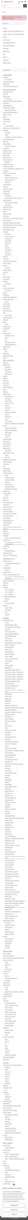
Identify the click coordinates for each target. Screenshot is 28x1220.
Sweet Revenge (9, 847)
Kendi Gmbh (6, 328)
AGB (4, 54)
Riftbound (5, 587)
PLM (6, 612)
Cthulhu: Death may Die (11, 177)
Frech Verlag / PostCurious (10, 261)
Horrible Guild (6, 306)
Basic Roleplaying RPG (10, 636)
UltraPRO (7, 614)
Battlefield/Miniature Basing (12, 1170)
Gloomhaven (8, 241)
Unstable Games (7, 522)
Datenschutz (6, 51)
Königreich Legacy (9, 477)
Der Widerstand (7, 209)
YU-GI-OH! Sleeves (9, 603)
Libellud (5, 349)
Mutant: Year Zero (9, 791)
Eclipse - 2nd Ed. (9, 403)
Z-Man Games (6, 540)
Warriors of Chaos (9, 1023)
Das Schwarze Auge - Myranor (12, 670)
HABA (4, 286)
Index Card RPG (9, 752)
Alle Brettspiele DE (8, 105)
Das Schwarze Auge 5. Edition (12, 681)
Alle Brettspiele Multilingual (10, 112)
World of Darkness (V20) (11, 916)
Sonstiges (7, 947)
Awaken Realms (7, 144)
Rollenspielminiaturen (9, 920)
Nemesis (5, 376)
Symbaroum (8, 849)
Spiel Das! (5, 498)
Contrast (7, 1041)
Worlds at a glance (9, 918)
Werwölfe (5, 531)
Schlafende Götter (9, 480)
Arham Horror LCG (8, 561)
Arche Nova (8, 234)
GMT (4, 274)
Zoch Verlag (6, 546)
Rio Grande (6, 464)
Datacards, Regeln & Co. (11, 978)
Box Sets (7, 976)
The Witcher (8, 878)
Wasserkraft (8, 254)
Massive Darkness (9, 180)
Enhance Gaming (9, 938)
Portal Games (6, 441)
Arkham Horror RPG (10, 631)
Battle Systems (8, 1137)
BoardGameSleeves (10, 550)
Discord (5, 28)
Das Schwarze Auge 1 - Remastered (14, 672)
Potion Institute (7, 443)
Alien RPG (7, 629)
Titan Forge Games (8, 516)
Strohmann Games (8, 507)
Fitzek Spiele (8, 371)
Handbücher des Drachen (11, 741)
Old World (5, 1000)
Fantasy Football (9, 1030)
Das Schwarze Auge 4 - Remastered (14, 679)
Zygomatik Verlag (7, 553)
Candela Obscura (9, 652)
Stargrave (7, 1099)
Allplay (4, 116)
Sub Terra (7, 482)
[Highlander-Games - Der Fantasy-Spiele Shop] (8, 1)
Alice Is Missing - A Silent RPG (12, 627)
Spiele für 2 (6, 500)
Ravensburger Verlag (8, 452)
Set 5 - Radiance (9, 594)
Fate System (8, 732)
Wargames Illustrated (10, 1128)
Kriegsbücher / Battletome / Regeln (14, 991)
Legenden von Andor (10, 342)
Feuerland (5, 231)
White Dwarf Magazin (8, 1057)
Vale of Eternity (9, 421)
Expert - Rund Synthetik (11, 1156)
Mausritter (7, 775)
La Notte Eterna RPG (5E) (11, 759)
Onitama (7, 410)
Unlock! (7, 495)
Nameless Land (9, 795)
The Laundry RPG (9, 869)
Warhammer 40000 (8, 960)
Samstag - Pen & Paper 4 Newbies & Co (13, 31)
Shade (6, 1048)
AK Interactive (6, 1145)
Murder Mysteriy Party (10, 344)
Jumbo (4, 322)
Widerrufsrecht (7, 63)
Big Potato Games (7, 150)
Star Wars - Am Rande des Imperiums (14, 838)
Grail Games (6, 279)
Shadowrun (8, 829)
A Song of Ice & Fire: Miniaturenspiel (12, 1065)
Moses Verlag (6, 365)
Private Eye (7, 807)
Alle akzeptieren (14, 1205)
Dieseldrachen (8, 694)
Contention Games (8, 189)
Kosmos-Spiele (7, 333)
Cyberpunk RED (9, 665)
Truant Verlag (6, 518)
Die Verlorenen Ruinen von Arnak (13, 198)
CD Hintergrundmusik (8, 81)
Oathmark (7, 1121)
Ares (4, 123)
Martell (7, 1078)
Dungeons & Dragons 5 (11, 710)
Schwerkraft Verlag (8, 473)
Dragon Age (8, 698)
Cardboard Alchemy (8, 166)
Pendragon (7, 804)
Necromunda (6, 982)
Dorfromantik (8, 401)
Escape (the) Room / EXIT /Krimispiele (12, 225)
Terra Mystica (8, 250)
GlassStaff (7, 945)
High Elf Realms (9, 1009)
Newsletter (6, 48)
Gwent (6, 135)
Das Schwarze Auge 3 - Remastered (14, 676)
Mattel (4, 358)
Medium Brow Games (8, 360)
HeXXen (7, 746)
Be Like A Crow (8, 640)
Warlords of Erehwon (10, 1130)
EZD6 (6, 723)
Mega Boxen (8, 450)
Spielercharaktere (9, 934)
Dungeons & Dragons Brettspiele (11, 222)
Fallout (6, 728)
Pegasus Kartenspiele (10, 412)
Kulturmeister (6, 346)
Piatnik (4, 425)
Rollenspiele (6, 84)
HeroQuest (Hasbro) (8, 299)
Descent (5, 211)
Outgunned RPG (9, 800)
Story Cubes (6, 504)
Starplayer (7, 1032)
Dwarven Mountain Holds (11, 1005)
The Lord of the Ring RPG (11, 871)
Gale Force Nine (7, 1149)
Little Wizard (8, 770)
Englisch (7, 565)
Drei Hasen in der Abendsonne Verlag (13, 218)
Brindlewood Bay (9, 647)
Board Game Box (7, 157)
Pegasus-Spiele (7, 394)
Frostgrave (5, 1092)
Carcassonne (8, 290)
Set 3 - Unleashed (9, 589)
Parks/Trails (8, 243)
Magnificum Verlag (8, 356)
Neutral (7, 1081)
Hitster (6, 324)
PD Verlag (5, 392)
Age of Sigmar (6, 985)
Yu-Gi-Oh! (5, 601)
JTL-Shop (17, 1218)
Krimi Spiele (8, 407)
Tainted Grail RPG (9, 854)
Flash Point (6, 259)
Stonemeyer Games (8, 502)
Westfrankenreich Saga (11, 489)
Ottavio (5, 389)
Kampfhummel (7, 326)
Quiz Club (7, 268)
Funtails (5, 265)
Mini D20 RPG (8, 779)
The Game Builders (8, 511)
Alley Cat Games (7, 114)
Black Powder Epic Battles (11, 1114)
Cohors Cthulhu (9, 656)
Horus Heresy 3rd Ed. (8, 955)
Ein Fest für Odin (9, 236)
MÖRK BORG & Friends (11, 786)
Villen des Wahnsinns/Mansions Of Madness (12, 528)
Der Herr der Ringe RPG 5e (12, 685)
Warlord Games (7, 1112)
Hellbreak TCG (6, 572)
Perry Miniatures (7, 1101)
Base (6, 1039)
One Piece (5, 583)
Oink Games (6, 385)
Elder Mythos (8, 716)
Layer (6, 1046)
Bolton (6, 1069)
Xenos (6, 967)
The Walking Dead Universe (12, 876)
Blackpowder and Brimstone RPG (13, 643)
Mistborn (7, 782)
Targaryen (7, 1083)
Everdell (7, 405)
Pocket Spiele (8, 432)
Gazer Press (8, 739)
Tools (6, 1179)
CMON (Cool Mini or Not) (9, 173)
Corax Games (6, 191)
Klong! (6, 475)
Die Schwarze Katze (10, 688)
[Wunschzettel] (22, 1)
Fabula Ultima (8, 725)
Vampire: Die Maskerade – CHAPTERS (14, 423)
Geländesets (6, 1059)
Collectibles (8, 923)
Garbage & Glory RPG (10, 737)
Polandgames (6, 1103)
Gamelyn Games (7, 270)
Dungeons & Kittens (10, 714)
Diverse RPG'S (8, 696)
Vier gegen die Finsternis (11, 894)
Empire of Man (9, 1007)
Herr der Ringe (7, 953)
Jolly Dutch (5, 319)
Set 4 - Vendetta (9, 592)
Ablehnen (14, 1214)
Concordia (5, 186)
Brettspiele (6, 77)
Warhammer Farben (8, 1037)
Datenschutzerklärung (12, 1201)
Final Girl (5, 256)
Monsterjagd (8, 784)
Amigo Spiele (6, 119)
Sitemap (5, 57)
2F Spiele (5, 94)
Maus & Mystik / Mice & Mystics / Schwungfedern (13, 543)
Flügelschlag (8, 238)
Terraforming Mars (10, 486)
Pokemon (5, 585)
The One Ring (8, 867)
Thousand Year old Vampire (12, 880)
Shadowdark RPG (9, 827)
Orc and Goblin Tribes (10, 1014)
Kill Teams (7, 980)
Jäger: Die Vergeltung (10, 755)
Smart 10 (7, 437)
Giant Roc (5, 272)
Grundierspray (7, 1183)
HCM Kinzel (6, 295)
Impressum (6, 60)
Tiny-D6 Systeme (9, 883)
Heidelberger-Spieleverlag (10, 297)
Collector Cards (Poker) (11, 428)
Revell (4, 1161)
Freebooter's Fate (7, 1087)
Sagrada (7, 414)
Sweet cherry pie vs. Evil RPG (12, 845)
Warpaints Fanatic (9, 1181)
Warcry (5, 998)
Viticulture (7, 252)
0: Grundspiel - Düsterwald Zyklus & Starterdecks (14, 577)
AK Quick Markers (9, 1147)
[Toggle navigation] (2, 1)
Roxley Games (6, 468)
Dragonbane (8, 701)
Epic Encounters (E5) (10, 721)
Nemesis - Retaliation (10, 146)
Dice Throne (8, 283)
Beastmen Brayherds (10, 1003)
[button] (19, 1)
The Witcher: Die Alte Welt (10, 513)
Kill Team (5, 973)
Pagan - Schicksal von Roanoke (13, 538)
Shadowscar (8, 831)
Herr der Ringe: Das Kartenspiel (11, 574)
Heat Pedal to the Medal (11, 202)
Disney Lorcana (7, 567)
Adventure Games (9, 335)
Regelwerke (8, 1096)
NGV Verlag (6, 380)
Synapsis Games (7, 509)
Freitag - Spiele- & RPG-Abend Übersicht (13, 34)
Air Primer (7, 1168)
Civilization (6, 171)
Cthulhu (7, 663)
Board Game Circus (8, 159)
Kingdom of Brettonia (10, 1012)
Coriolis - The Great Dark (11, 658)
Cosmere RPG (8, 661)
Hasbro (5, 292)
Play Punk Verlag (7, 439)
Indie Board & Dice (8, 317)
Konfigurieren (14, 1209)
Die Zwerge (8, 398)
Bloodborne (8, 175)
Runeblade (7, 813)
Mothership (8, 788)
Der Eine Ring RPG (9, 683)
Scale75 (5, 1163)
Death (6, 989)
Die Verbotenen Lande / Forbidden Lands (14, 690)
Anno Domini (8, 98)
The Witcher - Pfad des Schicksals (13, 137)
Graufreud (7, 1074)
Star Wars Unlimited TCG (9, 596)
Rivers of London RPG (10, 809)
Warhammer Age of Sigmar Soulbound (15, 901)
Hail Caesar (8, 1119)
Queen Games (6, 448)
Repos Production (7, 461)
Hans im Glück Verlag (8, 288)
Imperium (7, 964)
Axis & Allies (6, 148)
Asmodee (5, 130)
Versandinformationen (9, 45)
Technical (7, 1050)
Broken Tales (8, 649)
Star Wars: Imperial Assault (10, 555)
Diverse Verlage (7, 213)
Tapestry (7, 247)
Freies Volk (7, 1072)
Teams (6, 1034)
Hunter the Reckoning (10, 748)
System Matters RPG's (10, 852)
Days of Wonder (7, 200)
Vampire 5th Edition (10, 889)
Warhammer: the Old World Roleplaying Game (12, 906)
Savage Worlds (8, 820)
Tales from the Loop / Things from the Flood (14, 857)
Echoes (6, 455)
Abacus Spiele (6, 96)
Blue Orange (6, 155)
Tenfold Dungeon (9, 865)
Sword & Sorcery (9, 126)
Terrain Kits (8, 1018)
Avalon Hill (5, 141)
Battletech (5, 1085)
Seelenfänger (8, 825)
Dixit (6, 351)
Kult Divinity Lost (9, 757)
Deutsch (7, 301)
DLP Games (6, 216)
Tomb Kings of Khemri (10, 1021)
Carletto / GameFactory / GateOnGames (13, 168)
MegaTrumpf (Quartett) (11, 430)
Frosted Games (7, 263)
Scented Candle (9, 822)
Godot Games (6, 277)
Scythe (6, 245)
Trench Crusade (7, 1108)
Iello (4, 313)
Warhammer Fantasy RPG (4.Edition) (14, 903)
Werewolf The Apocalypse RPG (13, 911)
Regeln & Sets (8, 969)
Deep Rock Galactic (8, 207)
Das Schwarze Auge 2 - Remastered (14, 674)
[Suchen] (25, 5)
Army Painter (6, 1165)
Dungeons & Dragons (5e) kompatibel (14, 707)
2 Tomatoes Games (8, 92)
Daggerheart (8, 667)
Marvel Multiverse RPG (11, 773)
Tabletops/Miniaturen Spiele (10, 86)
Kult (6, 1090)
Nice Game (6, 383)
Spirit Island (8, 416)
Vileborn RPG (8, 896)
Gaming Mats (8, 943)
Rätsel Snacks (8, 374)
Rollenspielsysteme (8, 620)
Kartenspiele (8, 79)
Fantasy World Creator (10, 730)
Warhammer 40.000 (10, 898)
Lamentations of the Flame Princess (14, 764)
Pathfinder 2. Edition (10, 802)
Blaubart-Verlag (7, 153)
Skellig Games (6, 491)
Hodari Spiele (6, 304)
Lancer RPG (8, 766)
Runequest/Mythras (10, 816)
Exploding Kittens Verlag (9, 227)
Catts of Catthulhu (9, 654)
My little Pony (8, 793)
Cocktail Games (7, 184)
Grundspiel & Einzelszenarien (12, 563)
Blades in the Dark (9, 645)
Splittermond (8, 834)
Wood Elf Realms (9, 1025)
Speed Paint (8, 1174)
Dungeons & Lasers (10, 925)
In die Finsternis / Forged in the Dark (14, 750)
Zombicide (7, 182)
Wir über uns (6, 40)
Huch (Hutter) (6, 308)
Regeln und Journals (10, 1016)
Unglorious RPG (9, 887)
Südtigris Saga (8, 484)
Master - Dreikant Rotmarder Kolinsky (14, 1159)
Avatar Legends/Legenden (11, 633)
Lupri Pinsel (6, 1152)
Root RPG (7, 811)
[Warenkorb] (25, 1)
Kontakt (5, 37)
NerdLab (5, 378)
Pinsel (6, 1172)
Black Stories (8, 369)
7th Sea (7, 622)
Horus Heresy (6, 971)
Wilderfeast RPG (9, 913)
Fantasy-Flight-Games (8, 229)
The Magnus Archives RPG (11, 874)
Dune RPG (7, 703)
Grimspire (5, 281)
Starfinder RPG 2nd (10, 840)
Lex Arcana (7, 768)
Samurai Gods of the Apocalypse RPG (14, 818)
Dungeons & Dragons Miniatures (13, 712)
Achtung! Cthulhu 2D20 (11, 624)
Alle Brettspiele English (9, 107)
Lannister (7, 1076)
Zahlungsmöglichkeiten (9, 42)
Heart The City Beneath (11, 743)
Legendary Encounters (10, 110)
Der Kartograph (9, 396)
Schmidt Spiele (7, 471)
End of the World (9, 719)
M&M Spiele (6, 353)
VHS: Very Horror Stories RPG (12, 892)
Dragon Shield (8, 607)
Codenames (8, 195)
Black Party (7, 367)
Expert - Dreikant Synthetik (12, 1154)
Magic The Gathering (8, 580)
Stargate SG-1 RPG (9, 843)
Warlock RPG (8, 909)
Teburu (7, 419)
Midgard (7, 777)
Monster (7, 929)
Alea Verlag (6, 103)
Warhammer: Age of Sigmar (10, 1110)
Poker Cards (8, 434)
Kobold (5, 331)
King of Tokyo (8, 315)
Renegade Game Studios (9, 459)
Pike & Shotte (8, 1123)
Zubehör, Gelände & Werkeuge (13, 1132)
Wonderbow (6, 533)
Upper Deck (6, 525)
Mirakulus (5, 362)
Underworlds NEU (7, 996)
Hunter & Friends (7, 310)
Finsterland (8, 734)
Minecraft (7, 457)
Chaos (6, 962)
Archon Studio (6, 121)
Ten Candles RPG (9, 862)
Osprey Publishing (8, 387)
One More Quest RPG (10, 797)
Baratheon (7, 1067)
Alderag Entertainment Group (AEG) (12, 101)
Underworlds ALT (7, 994)
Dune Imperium (7, 220)
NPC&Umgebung (9, 932)
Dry (6, 1043)
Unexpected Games (8, 520)
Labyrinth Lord (8, 761)
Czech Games (6, 193)
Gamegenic (8, 610)
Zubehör (5, 548)
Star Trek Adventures (10, 836)
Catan (6, 337)
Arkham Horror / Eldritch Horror (11, 128)
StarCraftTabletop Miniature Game (12, 1105)
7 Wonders (7, 132)
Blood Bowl (6, 1027)
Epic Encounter (9, 927)
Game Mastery (8, 941)
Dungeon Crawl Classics (11, 705)
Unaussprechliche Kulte (11, 885)
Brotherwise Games (8, 164)
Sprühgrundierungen (10, 1055)
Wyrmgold (5, 535)
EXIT (6, 340)
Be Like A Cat (8, 638)
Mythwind (7, 162)
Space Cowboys (7, 493)
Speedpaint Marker (10, 1177)
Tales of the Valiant (10, 860)
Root (4, 466)
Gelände (7, 1117)
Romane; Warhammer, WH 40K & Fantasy (13, 958)
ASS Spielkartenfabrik (8, 139)
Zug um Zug (8, 204)
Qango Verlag (6, 446)
